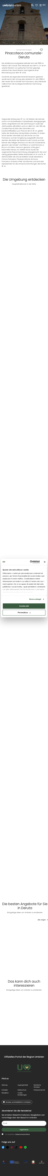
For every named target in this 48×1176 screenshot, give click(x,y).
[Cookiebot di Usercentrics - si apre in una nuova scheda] (30, 561)
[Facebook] (3, 1147)
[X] (7, 1147)
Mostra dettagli (35, 599)
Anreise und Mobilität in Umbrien (18, 1102)
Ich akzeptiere (17, 1134)
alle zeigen (42, 920)
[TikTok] (16, 1147)
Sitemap (4, 1085)
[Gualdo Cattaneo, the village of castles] (22, 1015)
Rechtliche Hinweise (37, 1086)
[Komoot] (25, 1147)
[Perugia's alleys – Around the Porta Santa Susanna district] (8, 1015)
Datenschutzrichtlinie (22, 1134)
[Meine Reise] (36, 5)
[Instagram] (12, 1147)
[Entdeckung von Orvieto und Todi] (11, 949)
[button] (44, 5)
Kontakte (5, 1090)
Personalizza (23, 613)
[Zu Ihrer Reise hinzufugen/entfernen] (17, 927)
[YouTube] (21, 1147)
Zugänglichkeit (23, 1085)
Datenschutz (22, 1090)
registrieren (24, 1129)
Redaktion (5, 1093)
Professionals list (39, 1090)
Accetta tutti (24, 606)
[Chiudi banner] (44, 562)
